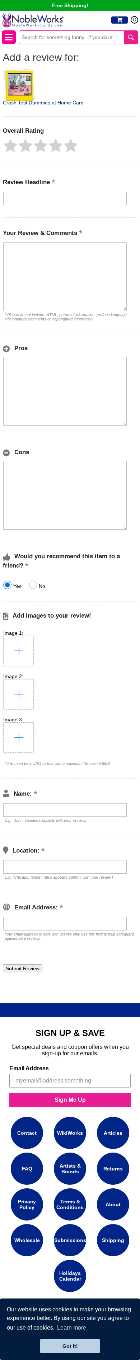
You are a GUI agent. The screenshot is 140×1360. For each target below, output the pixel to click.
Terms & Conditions (70, 1204)
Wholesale (27, 1240)
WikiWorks (70, 1133)
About (113, 1204)
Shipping (113, 1240)
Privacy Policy (27, 1204)
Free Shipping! (70, 5)
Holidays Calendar (70, 1276)
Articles (113, 1133)
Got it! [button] (70, 1346)
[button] (10, 145)
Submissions (70, 1240)
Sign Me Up (70, 1100)
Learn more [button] (71, 1328)
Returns (113, 1169)
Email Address (29, 1068)
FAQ (27, 1169)
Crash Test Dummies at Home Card (43, 102)
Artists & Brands (70, 1168)
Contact (27, 1133)
